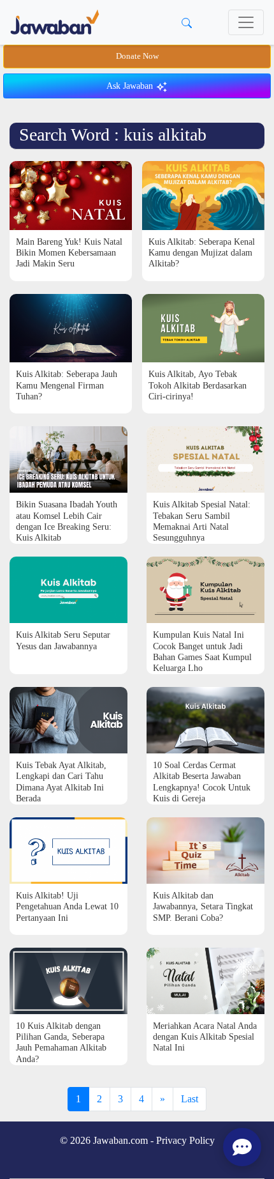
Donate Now (137, 56)
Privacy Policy (185, 1140)
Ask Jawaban (130, 86)
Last (189, 1098)
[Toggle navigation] (246, 22)
